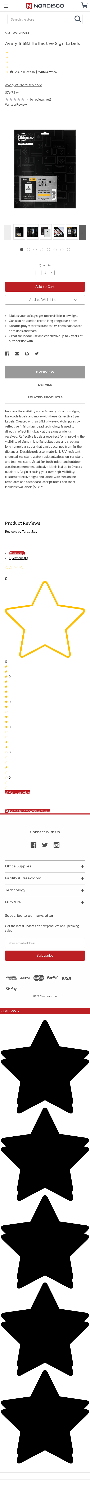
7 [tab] (61, 249)
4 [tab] (41, 249)
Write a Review (16, 104)
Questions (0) (18, 558)
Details (45, 385)
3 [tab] (35, 249)
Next (82, 232)
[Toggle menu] (6, 6)
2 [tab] (28, 249)
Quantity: (45, 265)
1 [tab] (21, 249)
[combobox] (45, 19)
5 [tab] (48, 249)
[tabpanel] (18, 232)
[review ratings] (7, 61)
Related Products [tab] (45, 397)
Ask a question (25, 71)
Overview (45, 372)
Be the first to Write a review (29, 811)
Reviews (10, 1011)
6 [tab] (55, 249)
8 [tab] (68, 249)
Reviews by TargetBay (21, 531)
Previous (7, 232)
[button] (7, 71)
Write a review (47, 71)
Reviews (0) (17, 553)
